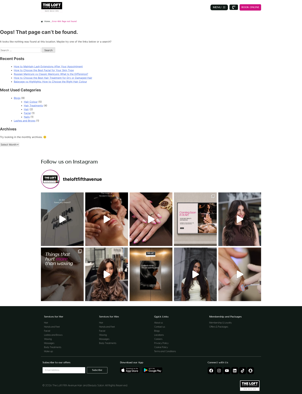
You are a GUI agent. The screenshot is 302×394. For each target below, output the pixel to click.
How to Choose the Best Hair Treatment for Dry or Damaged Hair (53, 77)
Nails (27, 116)
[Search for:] (21, 50)
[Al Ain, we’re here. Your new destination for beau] (62, 219)
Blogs (17, 98)
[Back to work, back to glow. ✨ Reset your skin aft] (106, 219)
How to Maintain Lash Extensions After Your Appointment (48, 66)
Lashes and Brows (24, 120)
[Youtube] (226, 370)
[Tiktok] (242, 370)
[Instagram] (219, 370)
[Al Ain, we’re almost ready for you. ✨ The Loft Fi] (195, 219)
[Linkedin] (234, 370)
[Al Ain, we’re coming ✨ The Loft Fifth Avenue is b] (151, 274)
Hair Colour (31, 101)
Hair (26, 109)
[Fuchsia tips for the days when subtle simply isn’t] (151, 219)
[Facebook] (211, 370)
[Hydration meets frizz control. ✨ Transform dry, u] (195, 274)
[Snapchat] (250, 370)
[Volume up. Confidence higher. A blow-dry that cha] (239, 219)
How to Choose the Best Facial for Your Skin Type (44, 70)
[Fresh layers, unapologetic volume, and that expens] (106, 274)
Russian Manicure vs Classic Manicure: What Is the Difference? (51, 74)
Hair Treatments (33, 105)
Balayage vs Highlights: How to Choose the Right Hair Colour (50, 81)
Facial (27, 113)
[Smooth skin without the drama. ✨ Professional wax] (62, 274)
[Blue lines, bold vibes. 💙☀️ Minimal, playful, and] (239, 274)
